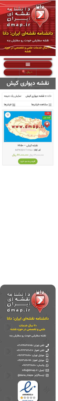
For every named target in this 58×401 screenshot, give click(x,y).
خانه (49, 96)
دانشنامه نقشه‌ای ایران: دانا (28, 33)
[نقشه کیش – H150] (27, 127)
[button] (27, 64)
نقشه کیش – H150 (28, 146)
